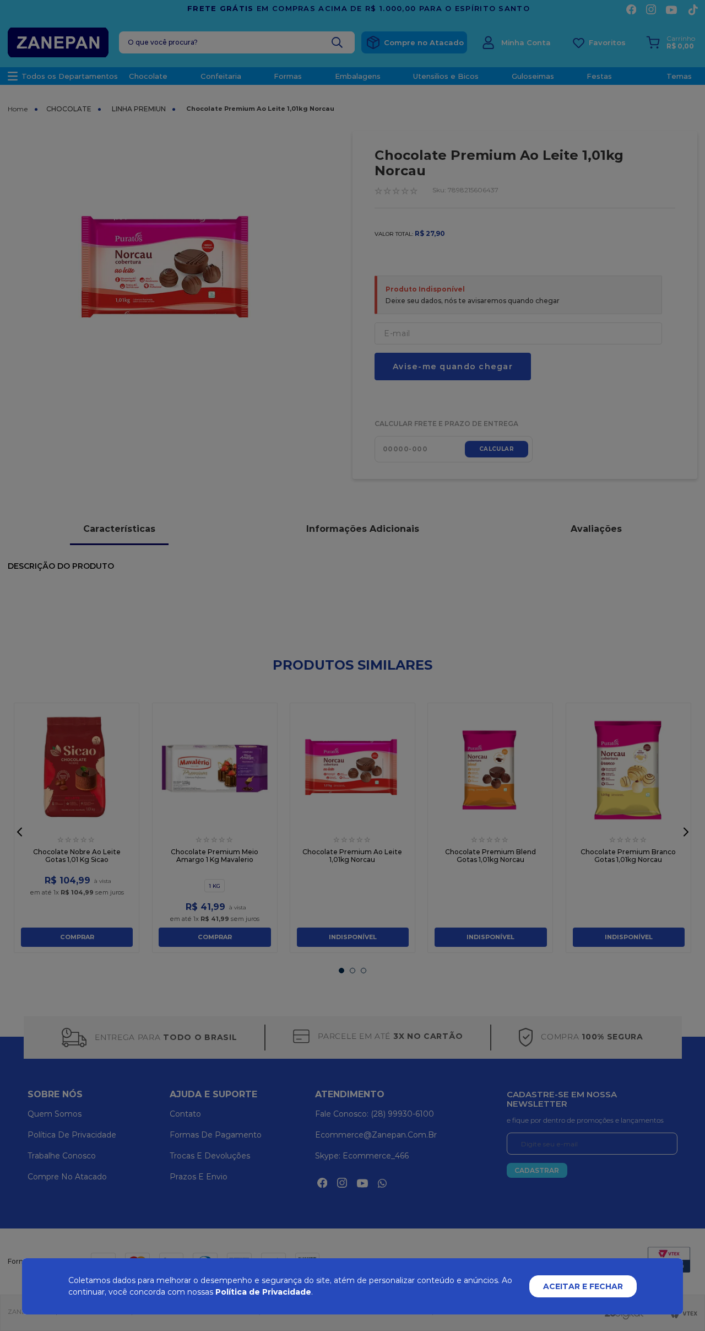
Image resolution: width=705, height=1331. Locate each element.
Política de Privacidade (263, 1292)
